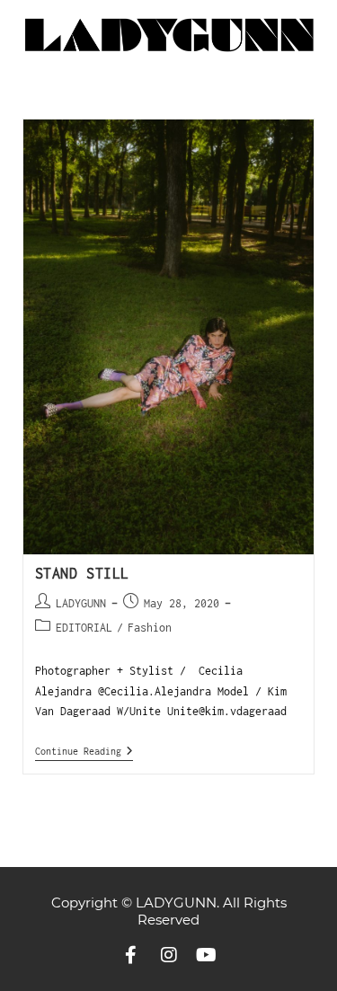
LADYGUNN (81, 603)
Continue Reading (84, 751)
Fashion (150, 627)
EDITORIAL (84, 627)
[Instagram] (169, 955)
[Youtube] (207, 955)
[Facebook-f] (131, 955)
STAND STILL (82, 573)
